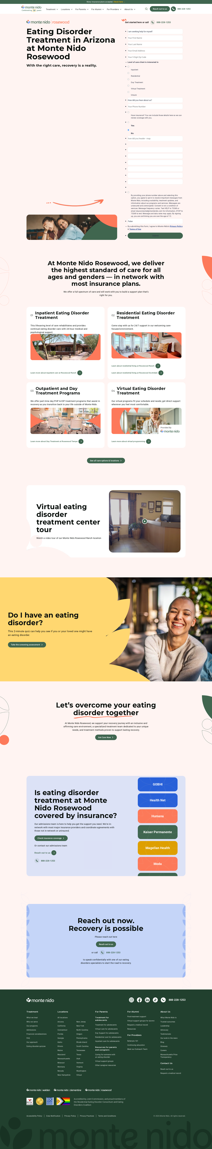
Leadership (164, 1026)
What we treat (32, 1018)
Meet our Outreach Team (137, 1049)
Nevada (61, 1071)
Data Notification (53, 1116)
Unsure (134, 95)
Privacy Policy (176, 226)
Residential (135, 76)
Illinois (60, 1046)
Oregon (79, 1034)
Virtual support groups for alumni (140, 1021)
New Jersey (81, 1022)
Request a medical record (137, 1025)
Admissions (31, 1030)
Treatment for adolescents (106, 1025)
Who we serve (32, 1022)
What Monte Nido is (168, 1018)
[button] (52, 9)
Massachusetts (64, 1059)
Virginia (79, 1067)
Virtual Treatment (138, 89)
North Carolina (82, 1030)
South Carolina (82, 1046)
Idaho (60, 1042)
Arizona (61, 1022)
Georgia (61, 1038)
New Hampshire (64, 1075)
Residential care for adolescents (108, 1037)
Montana (61, 1067)
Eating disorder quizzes (35, 1046)
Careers (163, 1050)
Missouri (61, 1063)
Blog (162, 1042)
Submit (155, 235)
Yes (132, 125)
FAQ (28, 1038)
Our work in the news (168, 1038)
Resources (131, 1029)
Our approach (32, 1042)
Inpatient (134, 70)
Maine (60, 1050)
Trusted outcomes (167, 1022)
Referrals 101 (132, 1041)
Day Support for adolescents (106, 1033)
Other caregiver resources (105, 1065)
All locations (63, 1018)
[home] (31, 9)
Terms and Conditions (107, 1116)
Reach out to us (160, 9)
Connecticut (62, 1030)
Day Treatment (137, 82)
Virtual (79, 1075)
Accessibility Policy (34, 1116)
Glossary (164, 1046)
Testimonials (165, 1034)
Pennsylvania (81, 1038)
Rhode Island (81, 1042)
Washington (81, 1071)
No (132, 133)
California (62, 1026)
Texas (78, 1055)
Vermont (79, 1063)
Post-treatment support (136, 1017)
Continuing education (136, 1045)
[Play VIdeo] (145, 521)
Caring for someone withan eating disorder (105, 1056)
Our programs (32, 1026)
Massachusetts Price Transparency (168, 1056)
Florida (60, 1034)
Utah (78, 1059)
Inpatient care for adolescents (107, 1041)
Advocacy (164, 1030)
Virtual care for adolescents (106, 1029)
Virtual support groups (104, 1061)
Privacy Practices (87, 1116)
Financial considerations (36, 1034)
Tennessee (80, 1050)
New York (80, 1026)
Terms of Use (135, 229)
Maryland (61, 1055)
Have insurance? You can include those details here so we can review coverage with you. (156, 116)
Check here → (119, 2)
